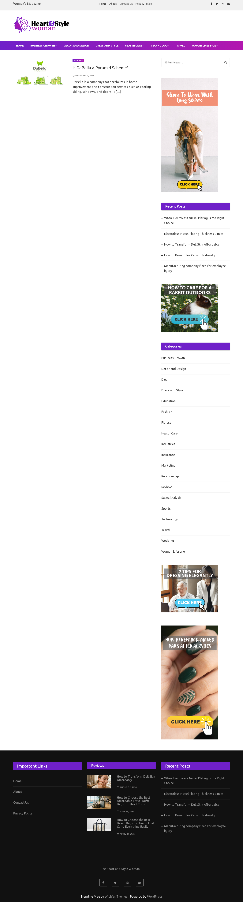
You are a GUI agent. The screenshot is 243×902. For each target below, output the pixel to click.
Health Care (133, 45)
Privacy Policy (144, 3)
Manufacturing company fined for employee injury (195, 268)
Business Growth (42, 45)
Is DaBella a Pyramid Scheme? (101, 67)
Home (103, 3)
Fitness (166, 422)
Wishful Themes (116, 896)
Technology (160, 45)
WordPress (155, 896)
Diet (164, 379)
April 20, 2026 (127, 834)
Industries (168, 444)
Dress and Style (106, 45)
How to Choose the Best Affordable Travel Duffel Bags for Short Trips (133, 801)
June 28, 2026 (127, 811)
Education (168, 401)
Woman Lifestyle (204, 45)
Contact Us (126, 3)
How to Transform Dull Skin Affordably (191, 244)
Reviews (78, 61)
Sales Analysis (171, 497)
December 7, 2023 (84, 76)
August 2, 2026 (128, 787)
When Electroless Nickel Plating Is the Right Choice (194, 220)
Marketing (168, 465)
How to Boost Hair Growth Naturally (189, 255)
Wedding (167, 540)
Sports (166, 508)
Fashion (166, 411)
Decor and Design (76, 45)
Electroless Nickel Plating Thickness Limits (193, 233)
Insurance (168, 455)
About (113, 3)
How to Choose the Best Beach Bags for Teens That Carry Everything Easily (135, 823)
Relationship (170, 476)
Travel (180, 45)
